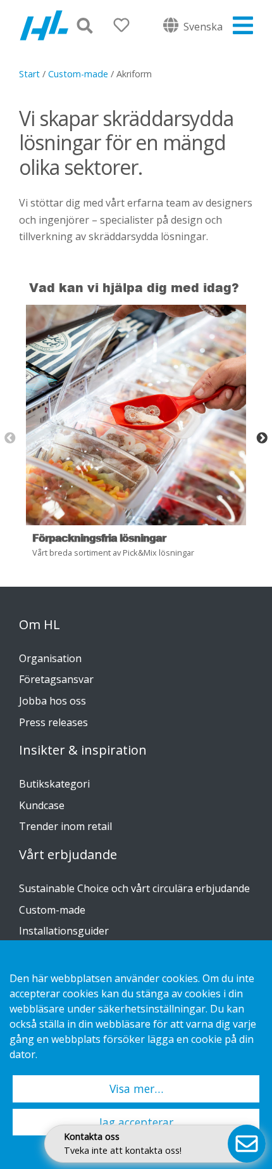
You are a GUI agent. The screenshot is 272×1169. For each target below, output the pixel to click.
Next (262, 438)
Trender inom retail (65, 826)
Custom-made (78, 74)
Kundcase (42, 805)
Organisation (50, 658)
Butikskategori (54, 784)
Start (29, 74)
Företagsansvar (56, 679)
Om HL (39, 624)
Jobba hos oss (52, 701)
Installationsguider (64, 931)
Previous (10, 438)
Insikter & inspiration (83, 750)
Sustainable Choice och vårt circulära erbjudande (134, 888)
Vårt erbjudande (68, 854)
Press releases (53, 722)
